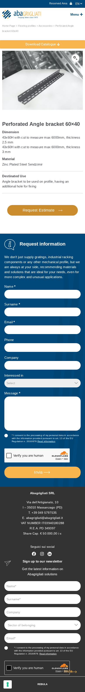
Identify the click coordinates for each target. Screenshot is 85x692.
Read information (46, 441)
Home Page (8, 26)
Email (9, 322)
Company (11, 357)
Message (12, 393)
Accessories (46, 26)
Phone (9, 340)
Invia (38, 472)
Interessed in (13, 375)
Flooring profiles (27, 26)
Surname (12, 304)
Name (9, 286)
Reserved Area (58, 3)
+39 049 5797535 (44, 512)
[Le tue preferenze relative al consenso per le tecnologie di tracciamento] (7, 684)
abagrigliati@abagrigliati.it (44, 518)
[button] (75, 58)
